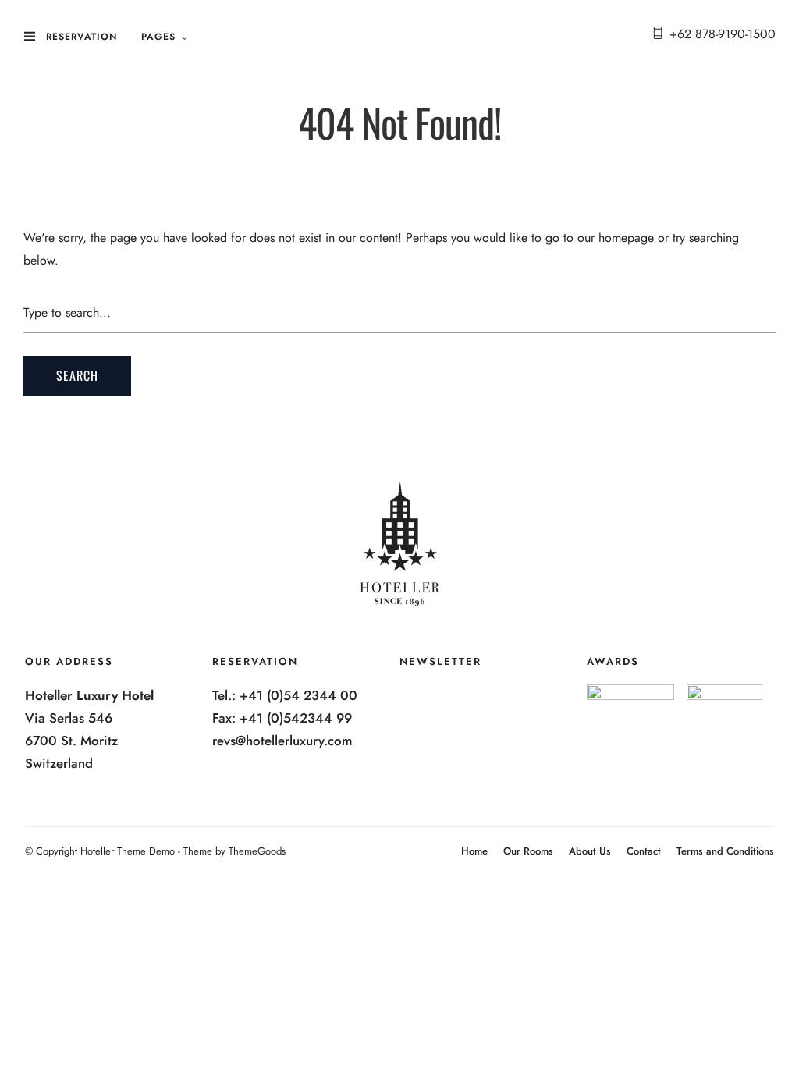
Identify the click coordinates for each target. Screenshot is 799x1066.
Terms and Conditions (725, 851)
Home (474, 851)
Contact (644, 851)
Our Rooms (528, 851)
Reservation (81, 37)
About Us (590, 851)
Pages (158, 37)
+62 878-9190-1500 (722, 34)
